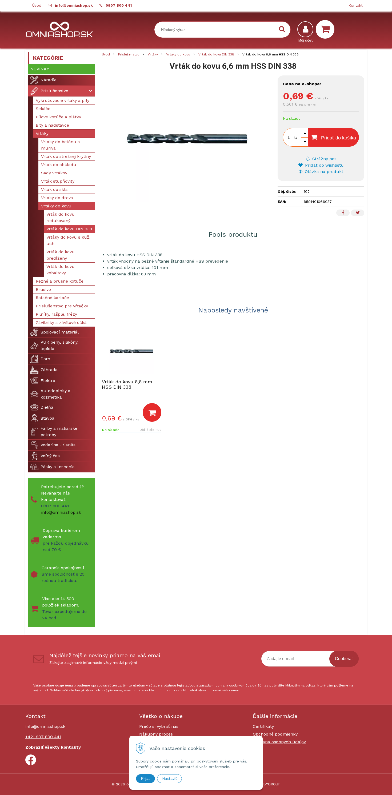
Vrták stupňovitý (57, 181)
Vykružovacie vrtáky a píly (62, 100)
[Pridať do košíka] (152, 412)
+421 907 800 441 (43, 736)
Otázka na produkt (323, 171)
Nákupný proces (156, 734)
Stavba (47, 418)
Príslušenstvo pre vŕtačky (62, 305)
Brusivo (43, 289)
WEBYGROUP (269, 784)
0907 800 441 (119, 5)
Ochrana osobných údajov (279, 741)
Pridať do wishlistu (324, 165)
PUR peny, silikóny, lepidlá (59, 345)
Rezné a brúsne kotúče (59, 281)
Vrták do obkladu (58, 164)
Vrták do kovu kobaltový (60, 269)
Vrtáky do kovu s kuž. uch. (68, 240)
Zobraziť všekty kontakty (53, 747)
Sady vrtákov (54, 172)
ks (296, 137)
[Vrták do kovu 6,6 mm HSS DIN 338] (187, 138)
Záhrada (49, 369)
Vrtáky (153, 54)
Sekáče (43, 108)
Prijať (145, 778)
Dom (45, 358)
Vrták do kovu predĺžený (60, 255)
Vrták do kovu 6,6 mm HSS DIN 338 (127, 384)
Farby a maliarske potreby (59, 431)
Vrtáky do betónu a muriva (60, 145)
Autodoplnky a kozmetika (55, 394)
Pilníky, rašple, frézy (56, 314)
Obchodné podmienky (275, 734)
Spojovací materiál (60, 332)
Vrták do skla (54, 189)
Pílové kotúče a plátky (58, 116)
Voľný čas (50, 455)
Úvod (36, 5)
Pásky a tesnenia (58, 466)
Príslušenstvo (128, 54)
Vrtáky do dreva (57, 197)
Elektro (48, 380)
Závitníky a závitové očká (61, 322)
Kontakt (356, 5)
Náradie (49, 79)
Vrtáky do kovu (178, 54)
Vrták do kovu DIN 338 (216, 54)
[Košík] (326, 29)
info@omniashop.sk (74, 5)
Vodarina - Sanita (58, 444)
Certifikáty (263, 726)
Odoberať (344, 658)
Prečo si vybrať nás (158, 726)
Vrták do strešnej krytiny (66, 156)
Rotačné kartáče (52, 297)
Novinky (39, 68)
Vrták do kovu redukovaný (60, 217)
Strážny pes (324, 158)
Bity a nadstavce (52, 125)
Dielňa (47, 407)
